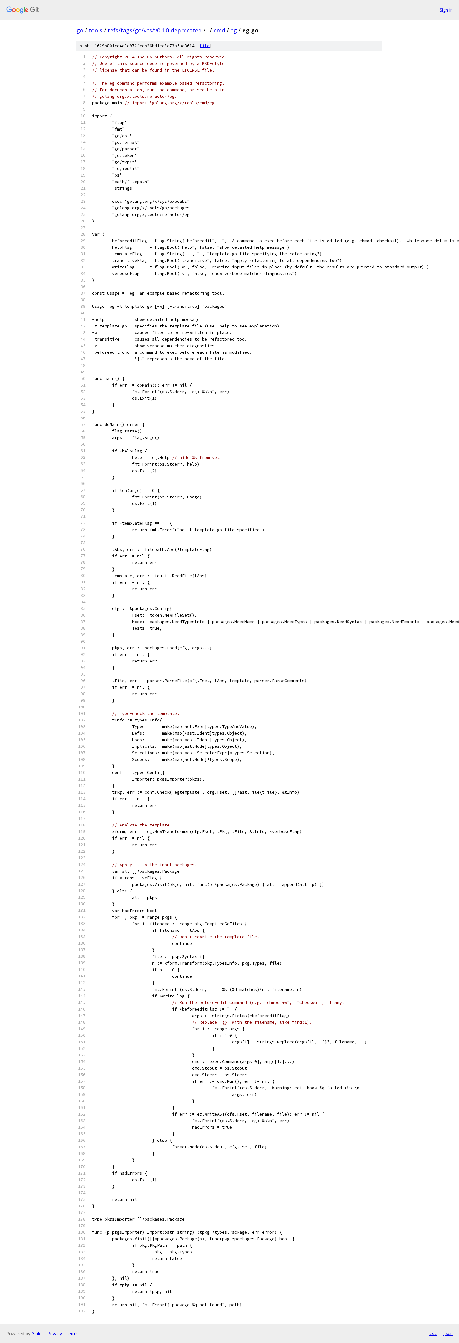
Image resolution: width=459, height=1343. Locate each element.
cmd (219, 30)
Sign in (446, 10)
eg (233, 30)
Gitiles (38, 1333)
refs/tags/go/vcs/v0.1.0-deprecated (155, 30)
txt (433, 1333)
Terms (72, 1333)
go (79, 30)
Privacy (54, 1333)
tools (95, 30)
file (205, 45)
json (448, 1333)
